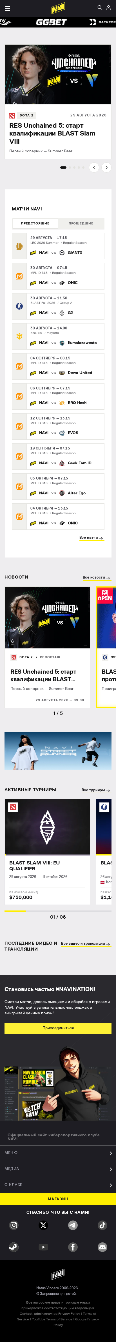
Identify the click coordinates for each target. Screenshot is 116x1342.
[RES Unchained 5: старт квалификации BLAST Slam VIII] (58, 102)
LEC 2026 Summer (44, 242)
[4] (79, 167)
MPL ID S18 (39, 272)
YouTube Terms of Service (52, 1319)
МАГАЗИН (58, 1199)
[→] (106, 167)
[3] (74, 167)
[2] (70, 167)
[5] (83, 167)
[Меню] (7, 8)
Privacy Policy (69, 1313)
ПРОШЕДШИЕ (81, 223)
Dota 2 (26, 657)
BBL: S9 (36, 332)
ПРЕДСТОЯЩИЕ (35, 223)
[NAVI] (39, 253)
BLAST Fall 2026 (42, 302)
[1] (63, 167)
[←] (94, 167)
